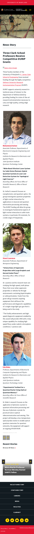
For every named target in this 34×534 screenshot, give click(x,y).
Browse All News (9, 448)
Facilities (17, 507)
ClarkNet (17, 512)
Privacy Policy (4, 528)
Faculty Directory (17, 485)
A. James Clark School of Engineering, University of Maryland (13, 7)
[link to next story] (8, 438)
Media (17, 501)
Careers (17, 496)
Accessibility (12, 528)
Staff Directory (17, 490)
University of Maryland (17, 2)
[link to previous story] (4, 438)
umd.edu (3, 531)
